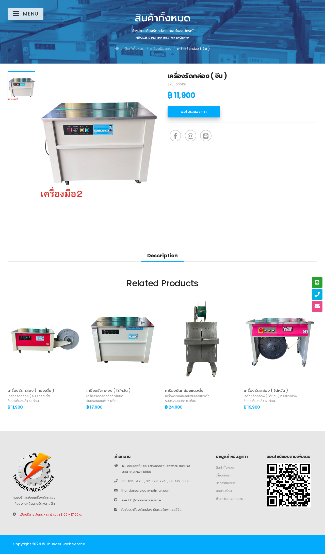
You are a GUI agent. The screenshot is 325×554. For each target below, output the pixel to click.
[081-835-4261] (317, 294)
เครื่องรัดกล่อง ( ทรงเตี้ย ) (31, 390)
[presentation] (11, 356)
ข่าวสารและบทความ (229, 498)
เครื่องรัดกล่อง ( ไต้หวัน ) (108, 390)
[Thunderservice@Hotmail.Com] (317, 306)
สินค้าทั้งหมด (134, 48)
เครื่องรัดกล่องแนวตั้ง (184, 390)
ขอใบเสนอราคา (194, 111)
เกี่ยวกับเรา (223, 475)
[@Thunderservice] (317, 282)
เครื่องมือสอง (160, 48)
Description (162, 255)
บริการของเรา (226, 483)
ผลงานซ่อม (224, 490)
